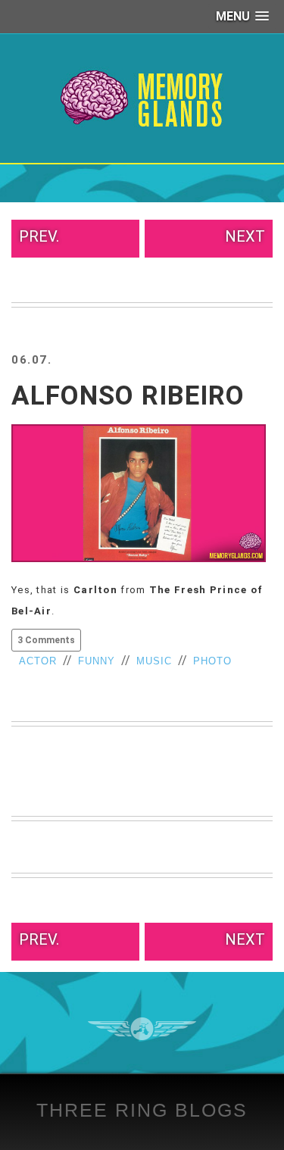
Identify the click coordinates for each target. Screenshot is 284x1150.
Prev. (39, 236)
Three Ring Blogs (142, 1109)
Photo (212, 661)
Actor (38, 661)
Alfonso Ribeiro (128, 395)
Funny (96, 661)
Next (245, 236)
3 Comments (46, 640)
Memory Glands (142, 98)
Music (154, 661)
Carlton (95, 589)
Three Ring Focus (142, 1028)
